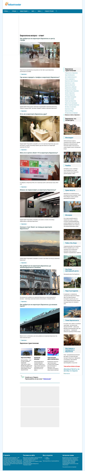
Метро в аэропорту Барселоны (72, 105)
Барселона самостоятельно (71, 81)
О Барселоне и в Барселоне (71, 73)
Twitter (46, 457)
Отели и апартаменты (70, 79)
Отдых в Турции (49, 11)
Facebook (47, 458)
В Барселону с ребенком (70, 87)
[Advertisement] (11, 35)
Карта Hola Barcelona (70, 75)
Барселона (23, 74)
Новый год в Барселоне (70, 101)
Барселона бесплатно (70, 85)
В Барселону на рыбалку (70, 89)
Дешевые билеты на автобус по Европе (71, 370)
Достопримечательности (70, 77)
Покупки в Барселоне (70, 95)
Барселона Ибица (69, 110)
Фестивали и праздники (70, 97)
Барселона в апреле (69, 99)
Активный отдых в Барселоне (72, 91)
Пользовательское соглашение (69, 466)
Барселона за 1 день (70, 83)
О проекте (6, 455)
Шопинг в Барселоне (70, 93)
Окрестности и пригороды (71, 103)
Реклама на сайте (27, 464)
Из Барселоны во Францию (71, 112)
